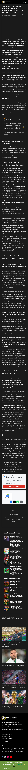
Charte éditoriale (18, 762)
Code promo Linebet (7, 738)
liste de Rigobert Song (15, 172)
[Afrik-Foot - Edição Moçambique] (24, 764)
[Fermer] (24, 476)
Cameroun (19, 312)
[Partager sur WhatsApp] (17, 502)
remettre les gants (19, 77)
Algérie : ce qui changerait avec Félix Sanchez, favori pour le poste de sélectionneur (11, 644)
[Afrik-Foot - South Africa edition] (21, 764)
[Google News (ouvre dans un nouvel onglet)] (7, 496)
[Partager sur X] (14, 502)
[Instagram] (8, 757)
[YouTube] (11, 757)
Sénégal (18, 382)
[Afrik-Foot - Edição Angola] (14, 766)
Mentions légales (7, 764)
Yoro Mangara (20, 14)
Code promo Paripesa (7, 740)
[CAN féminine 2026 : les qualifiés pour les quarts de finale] (14, 697)
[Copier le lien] (21, 502)
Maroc (17, 380)
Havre (16, 264)
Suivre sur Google (14, 486)
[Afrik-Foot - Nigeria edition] (18, 764)
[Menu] (25, 2)
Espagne (19, 45)
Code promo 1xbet (7, 736)
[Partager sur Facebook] (11, 502)
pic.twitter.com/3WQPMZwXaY (12, 128)
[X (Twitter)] (5, 757)
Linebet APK (5, 742)
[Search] (23, 2)
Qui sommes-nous (9, 762)
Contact (15, 764)
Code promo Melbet (7, 734)
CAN (3, 170)
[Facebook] (2, 757)
